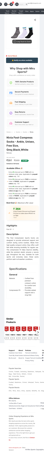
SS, (39, 390)
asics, (19, 390)
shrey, (23, 390)
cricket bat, (15, 376)
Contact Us (21, 355)
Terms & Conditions (31, 353)
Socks (18, 132)
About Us (21, 358)
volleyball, (38, 371)
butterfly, (34, 390)
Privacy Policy (29, 360)
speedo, (28, 390)
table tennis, (17, 374)
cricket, (11, 371)
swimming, (23, 371)
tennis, (37, 382)
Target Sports (20, 12)
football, (16, 371)
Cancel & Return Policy (32, 355)
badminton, (31, 371)
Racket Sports (13, 12)
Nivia (31, 132)
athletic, (24, 374)
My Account (12, 358)
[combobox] (19, 4)
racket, (22, 376)
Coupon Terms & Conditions (33, 358)
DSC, (10, 390)
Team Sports (7, 12)
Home (9, 132)
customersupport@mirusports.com (31, 3)
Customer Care (13, 353)
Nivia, (14, 390)
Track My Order (13, 355)
